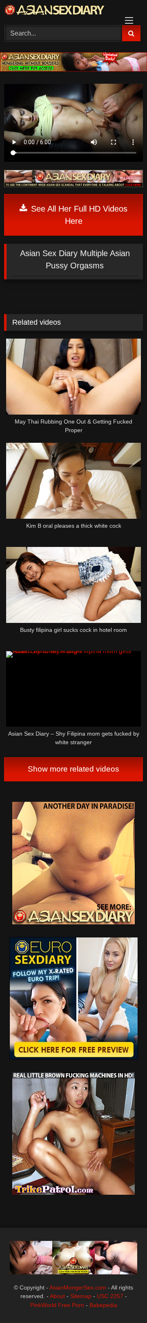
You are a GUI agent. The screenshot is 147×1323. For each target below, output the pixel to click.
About (57, 1296)
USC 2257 (110, 1296)
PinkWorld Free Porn (57, 1305)
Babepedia (103, 1305)
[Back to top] (122, 1299)
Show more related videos (73, 769)
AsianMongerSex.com (77, 1287)
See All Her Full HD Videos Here (78, 214)
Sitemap (80, 1296)
